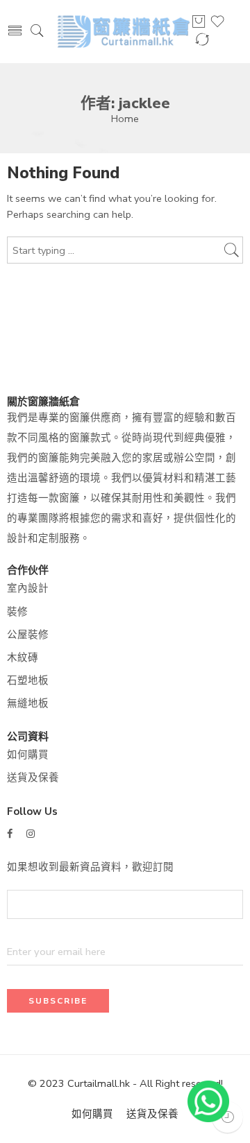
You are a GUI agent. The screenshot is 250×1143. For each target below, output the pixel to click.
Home (125, 119)
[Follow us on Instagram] (30, 834)
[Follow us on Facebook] (9, 834)
